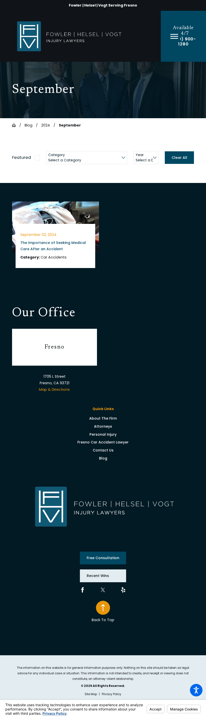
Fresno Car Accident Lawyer (103, 442)
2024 (45, 125)
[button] (196, 690)
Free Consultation (103, 557)
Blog (28, 125)
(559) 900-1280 (183, 42)
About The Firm (103, 418)
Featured (21, 157)
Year (140, 155)
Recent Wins (98, 575)
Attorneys (103, 426)
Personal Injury (103, 434)
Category (56, 155)
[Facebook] (82, 590)
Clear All (179, 157)
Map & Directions (54, 389)
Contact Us (103, 450)
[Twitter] (103, 590)
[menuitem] (103, 418)
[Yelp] (123, 590)
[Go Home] (15, 125)
